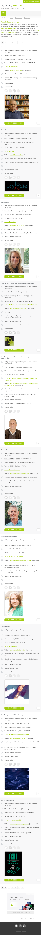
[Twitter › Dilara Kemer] (6, 675)
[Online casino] (20, 894)
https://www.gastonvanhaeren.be (19, 473)
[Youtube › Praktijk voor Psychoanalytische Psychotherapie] (18, 332)
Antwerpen (7, 55)
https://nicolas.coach (16, 70)
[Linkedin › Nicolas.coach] (14, 90)
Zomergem (19, 211)
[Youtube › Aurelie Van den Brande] (18, 587)
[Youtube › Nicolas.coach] (18, 90)
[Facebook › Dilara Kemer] (10, 675)
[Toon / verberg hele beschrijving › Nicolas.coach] (22, 74)
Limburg (6, 635)
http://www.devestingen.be (17, 738)
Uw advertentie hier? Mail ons (20, 912)
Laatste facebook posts (12, 169)
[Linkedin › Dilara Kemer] (14, 675)
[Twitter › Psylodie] (6, 177)
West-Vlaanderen (9, 723)
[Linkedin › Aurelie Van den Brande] (14, 587)
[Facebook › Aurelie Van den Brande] (10, 587)
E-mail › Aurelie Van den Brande (13, 556)
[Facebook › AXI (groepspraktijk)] (10, 847)
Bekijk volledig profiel (14, 123)
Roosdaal (18, 545)
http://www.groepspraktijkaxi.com (19, 824)
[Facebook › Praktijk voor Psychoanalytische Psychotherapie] (10, 332)
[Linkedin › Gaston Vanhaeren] (14, 497)
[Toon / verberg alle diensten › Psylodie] (22, 162)
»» (22, 42)
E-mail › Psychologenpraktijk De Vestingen (16, 734)
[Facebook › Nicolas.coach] (10, 90)
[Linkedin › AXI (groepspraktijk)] (14, 847)
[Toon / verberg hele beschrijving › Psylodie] (22, 159)
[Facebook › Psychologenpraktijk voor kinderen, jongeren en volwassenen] (10, 411)
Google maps (22, 55)
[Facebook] (20, 925)
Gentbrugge (19, 292)
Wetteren (18, 138)
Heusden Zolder (15, 635)
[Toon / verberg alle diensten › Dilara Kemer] (22, 660)
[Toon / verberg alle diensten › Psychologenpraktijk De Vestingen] (22, 748)
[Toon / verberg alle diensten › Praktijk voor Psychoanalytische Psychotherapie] (22, 317)
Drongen (18, 458)
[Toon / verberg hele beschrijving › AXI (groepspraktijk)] (22, 828)
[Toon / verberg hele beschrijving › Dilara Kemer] (22, 655)
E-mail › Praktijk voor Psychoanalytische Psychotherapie (20, 305)
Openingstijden (9, 83)
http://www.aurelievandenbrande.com (20, 560)
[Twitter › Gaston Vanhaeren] (6, 497)
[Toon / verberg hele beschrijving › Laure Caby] (22, 229)
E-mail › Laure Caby (10, 222)
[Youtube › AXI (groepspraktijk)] (18, 847)
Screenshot (27, 70)
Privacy (24, 931)
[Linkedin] (24, 925)
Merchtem (18, 809)
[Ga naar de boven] (38, 123)
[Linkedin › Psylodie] (14, 177)
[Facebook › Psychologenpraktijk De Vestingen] (10, 764)
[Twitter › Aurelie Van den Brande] (6, 587)
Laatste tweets (9, 325)
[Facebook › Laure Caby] (10, 244)
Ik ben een (31, 1)
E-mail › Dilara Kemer (10, 646)
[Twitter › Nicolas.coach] (6, 90)
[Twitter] (16, 925)
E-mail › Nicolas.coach (11, 66)
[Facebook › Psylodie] (10, 177)
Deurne (14, 55)
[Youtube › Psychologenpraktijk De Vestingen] (18, 764)
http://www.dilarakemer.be (17, 650)
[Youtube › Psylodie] (18, 177)
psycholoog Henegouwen (8, 28)
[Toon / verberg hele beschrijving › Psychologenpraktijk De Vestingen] (22, 743)
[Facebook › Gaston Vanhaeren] (10, 497)
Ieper (17, 723)
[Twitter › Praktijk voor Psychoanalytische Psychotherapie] (6, 332)
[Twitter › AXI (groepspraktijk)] (6, 847)
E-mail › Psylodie (9, 151)
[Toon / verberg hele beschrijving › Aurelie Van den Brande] (22, 566)
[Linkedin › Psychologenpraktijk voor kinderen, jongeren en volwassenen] (14, 411)
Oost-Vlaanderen (9, 138)
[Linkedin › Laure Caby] (14, 244)
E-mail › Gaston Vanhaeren (12, 470)
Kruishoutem (19, 367)
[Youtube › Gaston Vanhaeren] (18, 497)
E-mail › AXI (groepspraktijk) (12, 820)
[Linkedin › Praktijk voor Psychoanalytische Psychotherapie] (14, 332)
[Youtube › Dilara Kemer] (18, 675)
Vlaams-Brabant (9, 545)
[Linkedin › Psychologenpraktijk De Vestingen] (14, 764)
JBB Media (18, 931)
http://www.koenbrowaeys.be (18, 308)
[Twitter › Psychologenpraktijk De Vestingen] (6, 764)
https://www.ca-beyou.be (17, 225)
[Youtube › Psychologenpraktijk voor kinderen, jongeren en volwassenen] (18, 411)
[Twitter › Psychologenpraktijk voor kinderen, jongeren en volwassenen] (6, 411)
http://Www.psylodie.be (16, 155)
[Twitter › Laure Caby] (6, 244)
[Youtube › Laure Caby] (18, 244)
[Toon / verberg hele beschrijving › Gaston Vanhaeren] (22, 477)
